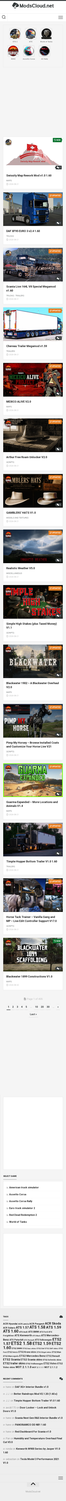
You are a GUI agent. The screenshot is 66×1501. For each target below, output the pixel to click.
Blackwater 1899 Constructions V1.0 (29, 976)
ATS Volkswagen (43, 1340)
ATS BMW (33, 1331)
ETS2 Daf (40, 1348)
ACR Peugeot (36, 1323)
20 (42, 1006)
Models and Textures (17, 518)
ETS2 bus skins (29, 1348)
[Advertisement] (33, 102)
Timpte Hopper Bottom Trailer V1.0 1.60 (31, 861)
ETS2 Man (56, 1352)
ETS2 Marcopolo (11, 1356)
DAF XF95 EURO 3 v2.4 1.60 (23, 231)
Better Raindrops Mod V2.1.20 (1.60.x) (35, 1393)
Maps (9, 180)
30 (48, 1006)
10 (36, 1006)
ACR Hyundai (10, 1323)
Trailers (20, 295)
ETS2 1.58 (21, 1343)
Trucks (10, 236)
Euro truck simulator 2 (22, 1208)
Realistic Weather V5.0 (20, 568)
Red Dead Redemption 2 (23, 1214)
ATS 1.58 (37, 1327)
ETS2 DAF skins (51, 1348)
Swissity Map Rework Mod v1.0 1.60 (28, 175)
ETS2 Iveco (12, 1352)
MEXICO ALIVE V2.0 (18, 401)
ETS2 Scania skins (31, 1359)
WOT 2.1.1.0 (23, 1367)
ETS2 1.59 (42, 1343)
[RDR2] (13, 51)
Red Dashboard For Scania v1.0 (33, 1431)
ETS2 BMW (17, 1348)
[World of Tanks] (46, 33)
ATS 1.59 (53, 1327)
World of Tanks (18, 1221)
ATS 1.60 (10, 1331)
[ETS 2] (15, 33)
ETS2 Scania (11, 1359)
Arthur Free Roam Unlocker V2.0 (26, 457)
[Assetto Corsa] (29, 51)
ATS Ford (43, 1332)
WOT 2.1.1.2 (50, 1367)
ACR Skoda (53, 1323)
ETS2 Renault (53, 1356)
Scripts (10, 462)
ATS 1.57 (22, 1327)
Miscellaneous (14, 573)
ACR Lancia (23, 1324)
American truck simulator (24, 1187)
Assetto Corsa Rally (20, 1201)
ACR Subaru (9, 1328)
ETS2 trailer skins (14, 1363)
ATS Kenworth (23, 1335)
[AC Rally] (44, 51)
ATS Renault (29, 1340)
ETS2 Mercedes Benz (32, 1355)
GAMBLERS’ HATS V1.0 (21, 512)
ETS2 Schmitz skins (52, 1360)
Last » (33, 1014)
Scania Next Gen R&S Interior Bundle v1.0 (38, 1417)
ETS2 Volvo (50, 1363)
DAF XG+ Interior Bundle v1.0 (31, 1386)
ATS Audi (23, 1332)
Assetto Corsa (17, 1194)
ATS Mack (37, 1336)
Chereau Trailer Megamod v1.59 (26, 346)
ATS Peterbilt (16, 1340)
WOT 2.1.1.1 (38, 1367)
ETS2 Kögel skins (44, 1352)
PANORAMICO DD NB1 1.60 (30, 1424)
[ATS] (30, 33)
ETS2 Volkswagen (34, 1363)
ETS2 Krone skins (27, 1352)
